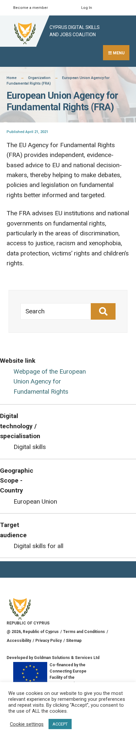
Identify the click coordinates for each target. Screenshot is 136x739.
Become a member (30, 8)
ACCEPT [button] (60, 724)
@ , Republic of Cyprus (33, 631)
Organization (39, 78)
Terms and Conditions (84, 631)
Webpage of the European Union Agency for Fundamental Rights (50, 381)
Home (12, 78)
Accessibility (19, 640)
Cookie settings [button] (27, 724)
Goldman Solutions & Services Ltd (66, 657)
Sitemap (74, 640)
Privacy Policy (48, 640)
